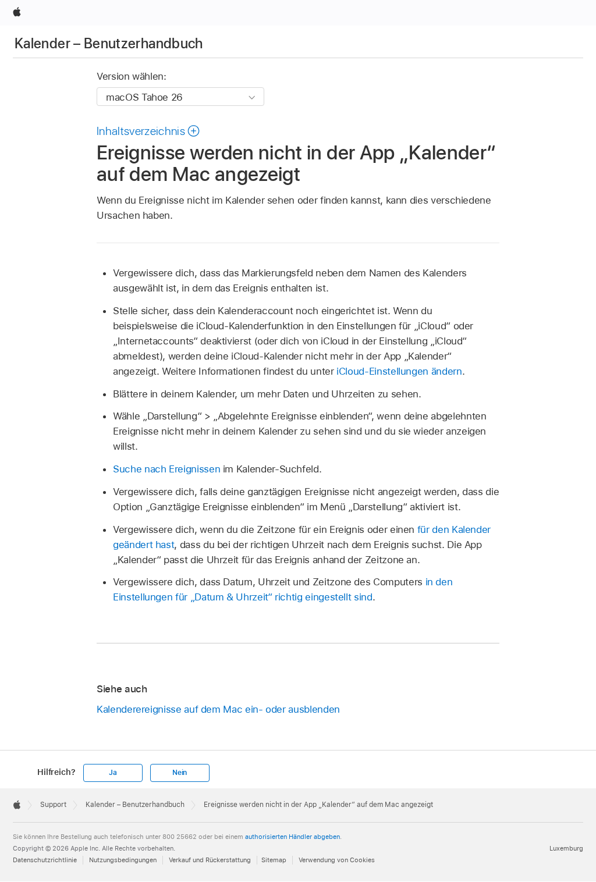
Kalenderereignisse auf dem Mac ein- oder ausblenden (218, 709)
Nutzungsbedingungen (123, 860)
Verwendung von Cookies (337, 860)
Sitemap (273, 860)
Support (53, 805)
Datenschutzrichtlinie (45, 860)
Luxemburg (566, 848)
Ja (113, 773)
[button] (149, 131)
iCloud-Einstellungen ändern (399, 371)
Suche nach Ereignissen (166, 469)
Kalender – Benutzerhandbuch (109, 43)
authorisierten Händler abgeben (292, 837)
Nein (179, 773)
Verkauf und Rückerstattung (210, 860)
